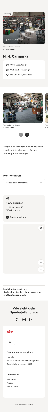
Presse (10, 383)
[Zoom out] (41, 269)
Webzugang (12, 386)
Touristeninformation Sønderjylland (23, 360)
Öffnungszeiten (17, 65)
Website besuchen (18, 70)
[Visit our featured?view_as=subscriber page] (31, 319)
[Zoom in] (41, 262)
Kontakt (10, 357)
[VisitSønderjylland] (14, 331)
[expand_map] (41, 228)
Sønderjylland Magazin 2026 (19, 364)
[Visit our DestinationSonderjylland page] (17, 319)
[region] (24, 249)
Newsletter (12, 379)
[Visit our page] (24, 319)
